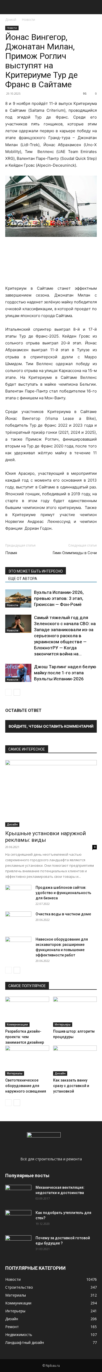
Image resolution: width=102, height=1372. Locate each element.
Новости (28, 19)
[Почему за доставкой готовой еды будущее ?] (18, 1244)
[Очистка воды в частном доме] (18, 920)
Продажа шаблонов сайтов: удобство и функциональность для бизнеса (63, 892)
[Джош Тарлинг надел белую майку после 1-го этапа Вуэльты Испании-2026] (18, 673)
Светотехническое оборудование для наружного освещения (25, 1085)
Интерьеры (63, 1024)
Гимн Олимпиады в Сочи (75, 552)
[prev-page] (8, 692)
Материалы (14, 1073)
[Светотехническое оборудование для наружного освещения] (27, 1060)
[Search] (94, 7)
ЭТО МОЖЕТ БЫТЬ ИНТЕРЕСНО (35, 571)
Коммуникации (17, 1024)
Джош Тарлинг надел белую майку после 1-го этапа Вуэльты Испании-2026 (65, 672)
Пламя (11, 552)
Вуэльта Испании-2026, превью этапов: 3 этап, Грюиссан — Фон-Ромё (59, 598)
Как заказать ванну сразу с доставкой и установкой (71, 1085)
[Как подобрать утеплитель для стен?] (18, 1219)
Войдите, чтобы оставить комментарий (51, 726)
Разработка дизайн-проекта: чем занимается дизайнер (24, 1036)
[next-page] (17, 692)
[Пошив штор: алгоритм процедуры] (75, 1012)
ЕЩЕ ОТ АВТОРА (22, 579)
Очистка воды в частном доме (63, 914)
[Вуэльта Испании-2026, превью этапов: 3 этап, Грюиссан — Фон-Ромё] (18, 598)
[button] (9, 7)
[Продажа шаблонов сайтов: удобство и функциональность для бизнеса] (18, 894)
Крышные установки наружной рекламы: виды (45, 836)
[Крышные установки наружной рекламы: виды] (51, 793)
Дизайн (12, 824)
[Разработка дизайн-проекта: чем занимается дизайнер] (27, 1012)
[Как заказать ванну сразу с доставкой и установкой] (75, 1060)
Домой (10, 19)
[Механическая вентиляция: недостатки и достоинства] (18, 1193)
